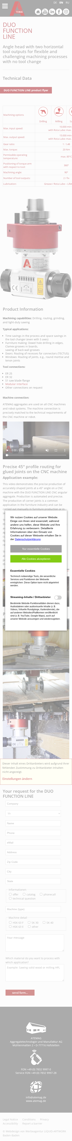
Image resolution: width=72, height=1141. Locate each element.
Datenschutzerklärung (28, 539)
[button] (36, 549)
